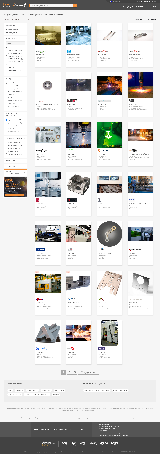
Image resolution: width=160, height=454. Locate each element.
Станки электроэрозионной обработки (37, 394)
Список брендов (104, 424)
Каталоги (140, 7)
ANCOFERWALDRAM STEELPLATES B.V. (16, 61)
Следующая (88, 372)
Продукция (128, 7)
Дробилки (56, 394)
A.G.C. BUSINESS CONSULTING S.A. (16, 51)
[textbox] (51, 5)
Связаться (48, 26)
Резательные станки (14, 394)
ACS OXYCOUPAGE (15, 53)
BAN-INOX (12, 67)
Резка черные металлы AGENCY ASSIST (96, 390)
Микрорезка (19, 390)
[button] (15, 38)
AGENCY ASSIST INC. (15, 59)
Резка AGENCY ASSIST (120, 390)
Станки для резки (32, 390)
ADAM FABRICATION (15, 56)
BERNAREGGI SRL (14, 70)
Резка (10, 390)
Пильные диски (59, 390)
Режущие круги (46, 390)
